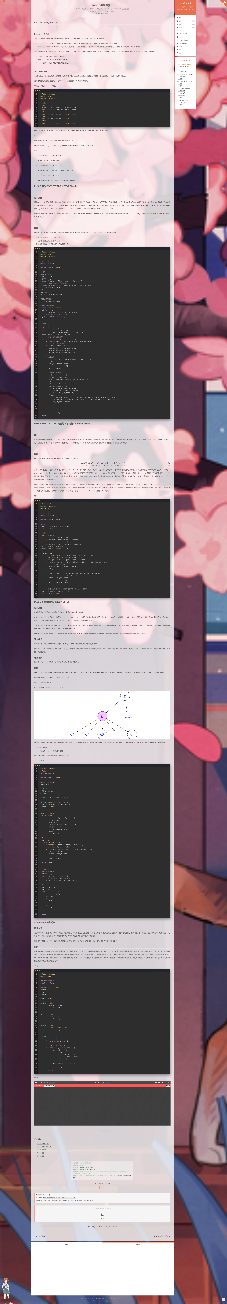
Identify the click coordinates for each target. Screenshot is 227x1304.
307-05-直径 (40, 1156)
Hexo (95, 1301)
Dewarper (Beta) (183, 43)
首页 (180, 18)
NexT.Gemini (102, 1301)
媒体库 (180, 46)
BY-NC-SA (73, 1200)
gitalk (66, 1244)
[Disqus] (102, 1269)
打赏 (102, 1187)
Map (106, 1227)
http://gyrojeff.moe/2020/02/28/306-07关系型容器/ (59, 1197)
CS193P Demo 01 (183, 40)
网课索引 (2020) (183, 34)
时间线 (186, 27)
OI (89, 1227)
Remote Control (183, 37)
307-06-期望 (40, 1153)
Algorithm (95, 1227)
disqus (138, 1244)
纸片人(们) (181, 49)
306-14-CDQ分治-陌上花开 (44, 1147)
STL (116, 1227)
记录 (180, 30)
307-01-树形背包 (41, 1150)
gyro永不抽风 (84, 1165)
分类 (186, 24)
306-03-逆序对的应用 (43, 1143)
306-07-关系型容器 (85, 1163)
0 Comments (125, 8)
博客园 (100, 13)
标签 (186, 21)
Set (111, 1227)
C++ (102, 1227)
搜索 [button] (180, 53)
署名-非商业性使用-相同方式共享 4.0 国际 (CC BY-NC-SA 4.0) (99, 1175)
